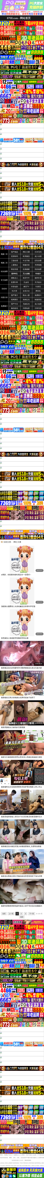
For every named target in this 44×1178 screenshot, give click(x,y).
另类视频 (38, 265)
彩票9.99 (14, 282)
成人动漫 (38, 256)
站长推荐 (4, 271)
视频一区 (4, 254)
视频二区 (4, 263)
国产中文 (14, 304)
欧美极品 (26, 256)
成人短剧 (38, 304)
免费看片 (4, 306)
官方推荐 (4, 280)
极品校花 (14, 308)
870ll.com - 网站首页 (19, 18)
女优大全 (26, 291)
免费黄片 (38, 295)
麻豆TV (26, 287)
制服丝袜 (26, 265)
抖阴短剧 (26, 308)
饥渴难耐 (26, 269)
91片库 (14, 291)
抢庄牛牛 (26, 278)
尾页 (21, 917)
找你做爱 (38, 269)
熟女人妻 (26, 295)
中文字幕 (26, 261)
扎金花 (26, 282)
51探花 (38, 287)
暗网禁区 (14, 300)
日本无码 (38, 252)
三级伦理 (14, 261)
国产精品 (14, 252)
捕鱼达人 (14, 278)
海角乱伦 (26, 300)
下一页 (31, 914)
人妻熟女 (14, 265)
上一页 (11, 914)
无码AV (4, 289)
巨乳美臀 (38, 261)
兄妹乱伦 (26, 304)
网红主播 (26, 252)
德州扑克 (38, 278)
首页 (3, 914)
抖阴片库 (4, 297)
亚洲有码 (14, 256)
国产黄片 (14, 295)
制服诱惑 (38, 300)
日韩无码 (38, 308)
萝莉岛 (38, 291)
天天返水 (38, 282)
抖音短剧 (14, 287)
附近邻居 (14, 269)
